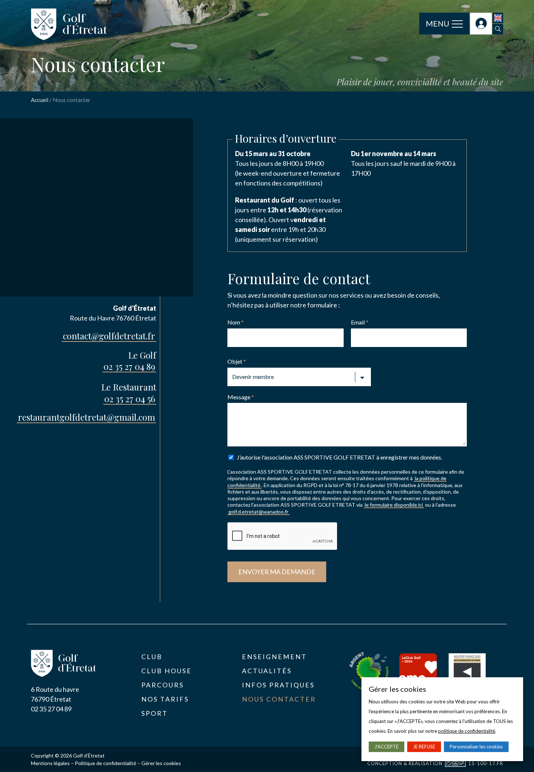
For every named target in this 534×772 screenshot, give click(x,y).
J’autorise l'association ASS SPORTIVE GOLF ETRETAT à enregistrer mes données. (339, 457)
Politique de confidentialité (105, 763)
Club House (166, 671)
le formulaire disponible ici (394, 505)
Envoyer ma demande (276, 572)
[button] (498, 29)
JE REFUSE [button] (424, 746)
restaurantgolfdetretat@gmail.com (86, 417)
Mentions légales (50, 763)
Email (359, 322)
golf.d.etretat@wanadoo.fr (258, 511)
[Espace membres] (481, 23)
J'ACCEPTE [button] (387, 746)
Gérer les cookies (161, 763)
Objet (236, 361)
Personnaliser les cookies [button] (476, 746)
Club (151, 657)
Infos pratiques (278, 685)
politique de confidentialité (466, 731)
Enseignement (274, 657)
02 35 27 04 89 (129, 366)
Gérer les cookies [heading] (397, 689)
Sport (154, 713)
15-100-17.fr (485, 763)
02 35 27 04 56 (129, 398)
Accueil (39, 100)
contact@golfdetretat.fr (109, 336)
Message (240, 396)
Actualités (267, 671)
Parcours (162, 685)
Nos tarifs (165, 699)
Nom (235, 322)
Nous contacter (279, 699)
